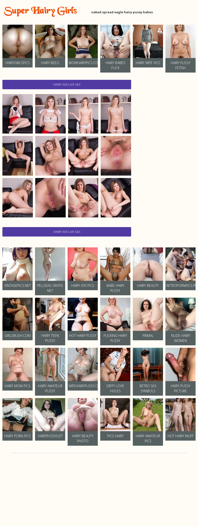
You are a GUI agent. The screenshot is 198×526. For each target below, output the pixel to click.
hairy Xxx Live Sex (66, 84)
